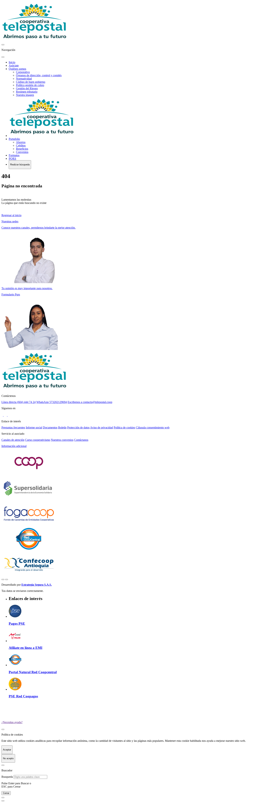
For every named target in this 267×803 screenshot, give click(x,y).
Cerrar (6, 793)
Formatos (14, 155)
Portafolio (14, 138)
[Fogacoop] (28, 524)
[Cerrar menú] (2, 57)
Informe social (34, 427)
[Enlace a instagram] (6, 415)
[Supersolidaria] (28, 499)
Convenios (22, 152)
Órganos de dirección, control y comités (39, 75)
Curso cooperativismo (37, 439)
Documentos (50, 427)
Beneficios (22, 148)
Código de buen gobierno (30, 81)
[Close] (2, 765)
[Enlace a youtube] (9, 415)
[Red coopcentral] (28, 550)
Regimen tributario (26, 91)
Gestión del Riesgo (27, 88)
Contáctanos (81, 439)
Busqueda (7, 776)
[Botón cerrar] (2, 729)
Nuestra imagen (25, 94)
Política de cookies (124, 427)
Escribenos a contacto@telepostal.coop (90, 402)
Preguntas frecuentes (13, 427)
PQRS (12, 158)
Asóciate (14, 65)
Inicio (12, 62)
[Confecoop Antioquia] (28, 575)
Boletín (62, 427)
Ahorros (20, 142)
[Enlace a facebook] (2, 415)
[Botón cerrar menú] (2, 44)
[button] (133, 446)
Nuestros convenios (62, 439)
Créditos (21, 145)
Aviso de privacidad (101, 427)
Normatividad (24, 78)
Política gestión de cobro (30, 85)
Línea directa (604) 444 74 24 (18, 402)
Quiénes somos (17, 68)
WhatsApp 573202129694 (51, 402)
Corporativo (23, 72)
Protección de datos (78, 427)
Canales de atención (12, 439)
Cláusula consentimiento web (152, 427)
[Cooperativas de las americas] (28, 474)
